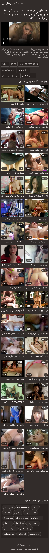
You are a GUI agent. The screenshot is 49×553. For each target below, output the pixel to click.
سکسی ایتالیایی (28, 75)
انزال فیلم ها (24, 70)
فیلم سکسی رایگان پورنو (12, 3)
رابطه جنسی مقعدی (10, 75)
